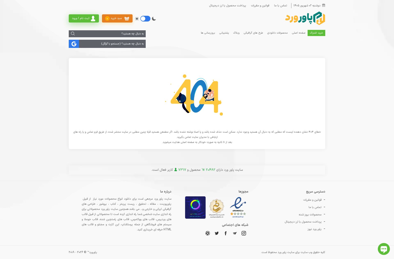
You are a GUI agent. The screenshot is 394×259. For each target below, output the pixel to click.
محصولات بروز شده (310, 215)
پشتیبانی (224, 33)
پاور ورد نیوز (315, 229)
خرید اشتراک (316, 33)
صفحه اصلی (299, 33)
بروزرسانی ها (208, 33)
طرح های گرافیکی (253, 33)
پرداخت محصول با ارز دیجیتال (227, 5)
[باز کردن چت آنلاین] (384, 249)
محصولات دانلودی (277, 33)
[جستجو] (73, 33)
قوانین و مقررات (260, 5)
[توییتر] (216, 233)
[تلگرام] (234, 233)
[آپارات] (207, 233)
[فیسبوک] (225, 233)
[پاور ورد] (304, 25)
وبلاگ (236, 33)
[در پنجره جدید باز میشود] (238, 218)
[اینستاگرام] (243, 233)
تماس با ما (280, 5)
